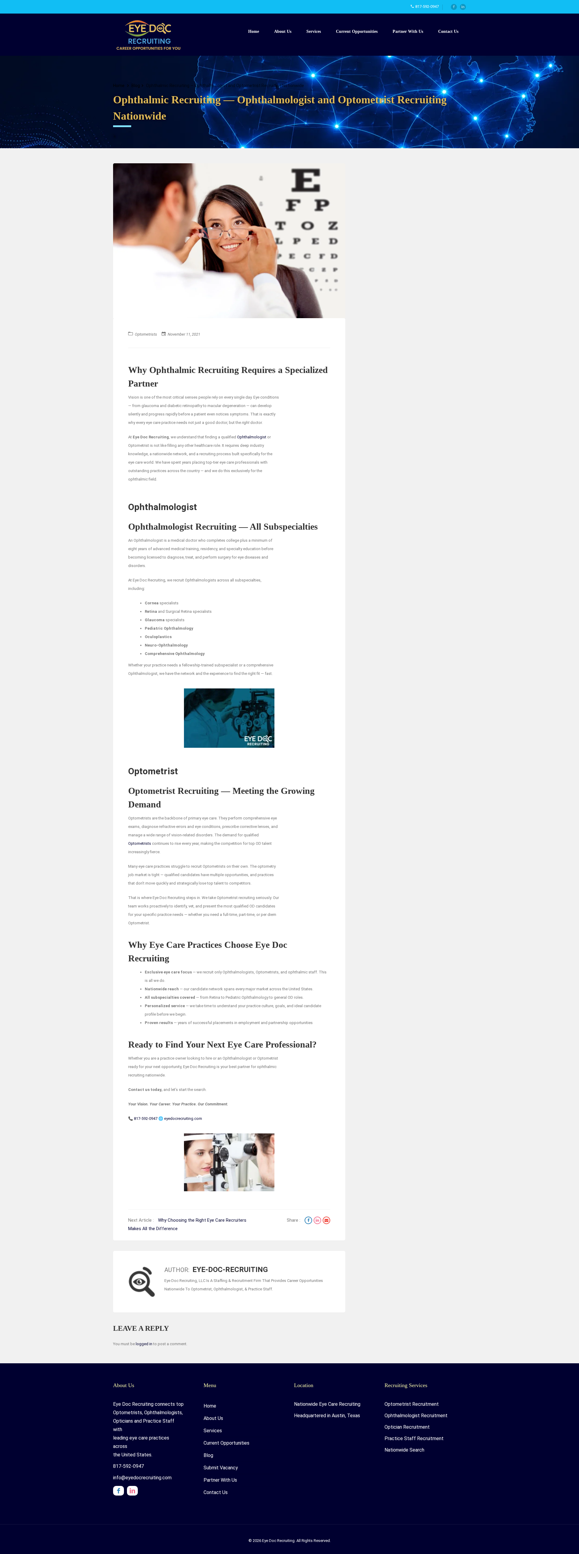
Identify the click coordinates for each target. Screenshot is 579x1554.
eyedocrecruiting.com (183, 1118)
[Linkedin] (463, 7)
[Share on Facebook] (309, 1221)
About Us (282, 31)
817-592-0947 (145, 1118)
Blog (135, 85)
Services (313, 31)
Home (253, 31)
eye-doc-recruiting (230, 1269)
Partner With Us (408, 31)
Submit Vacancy (221, 1468)
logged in (144, 1344)
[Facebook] (454, 7)
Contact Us (448, 31)
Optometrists (146, 334)
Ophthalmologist (251, 437)
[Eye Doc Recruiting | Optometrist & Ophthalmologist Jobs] (150, 34)
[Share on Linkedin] (318, 1221)
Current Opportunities (357, 31)
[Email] (326, 1221)
